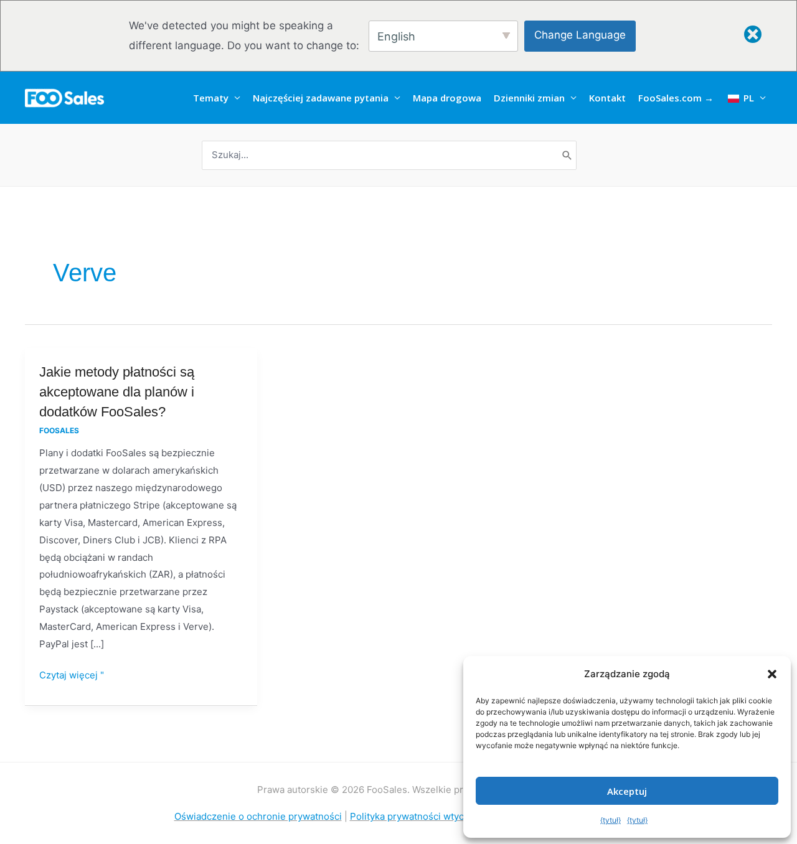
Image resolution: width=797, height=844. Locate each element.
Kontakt (607, 97)
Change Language (580, 35)
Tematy (211, 97)
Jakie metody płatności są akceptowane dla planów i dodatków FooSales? (116, 392)
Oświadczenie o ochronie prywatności (258, 816)
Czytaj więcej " (71, 674)
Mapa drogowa (447, 97)
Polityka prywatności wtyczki (413, 816)
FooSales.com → (676, 97)
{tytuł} (610, 820)
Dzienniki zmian (529, 97)
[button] (772, 674)
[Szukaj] (567, 155)
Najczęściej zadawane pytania (321, 97)
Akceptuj (627, 791)
